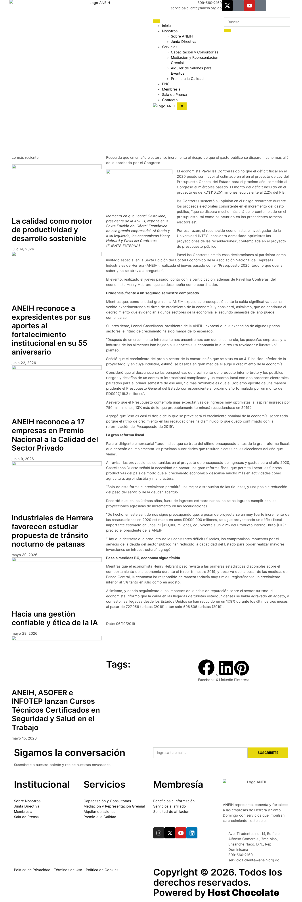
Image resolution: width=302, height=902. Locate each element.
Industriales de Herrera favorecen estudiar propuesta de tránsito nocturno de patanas (52, 530)
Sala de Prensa (174, 94)
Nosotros (170, 31)
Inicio (166, 25)
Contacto (170, 100)
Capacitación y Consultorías (194, 52)
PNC (166, 84)
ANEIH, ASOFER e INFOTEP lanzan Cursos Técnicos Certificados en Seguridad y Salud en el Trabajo (56, 710)
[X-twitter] (227, 5)
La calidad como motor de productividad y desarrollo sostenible (52, 230)
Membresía (171, 89)
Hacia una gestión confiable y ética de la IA (55, 618)
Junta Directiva (183, 41)
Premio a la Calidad (187, 78)
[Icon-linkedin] (260, 5)
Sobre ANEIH (182, 36)
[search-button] (227, 30)
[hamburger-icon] (156, 21)
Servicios (169, 47)
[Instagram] (158, 832)
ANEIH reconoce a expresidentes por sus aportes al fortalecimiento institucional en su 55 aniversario (51, 330)
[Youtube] (249, 5)
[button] (206, 670)
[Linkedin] (191, 832)
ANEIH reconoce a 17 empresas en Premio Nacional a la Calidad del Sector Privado (55, 434)
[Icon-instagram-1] (238, 5)
